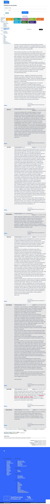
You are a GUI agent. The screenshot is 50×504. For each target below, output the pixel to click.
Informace (9, 461)
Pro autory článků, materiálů (9, 468)
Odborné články (21, 461)
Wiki (4, 34)
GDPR (8, 472)
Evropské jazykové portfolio (7, 43)
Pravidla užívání (10, 463)
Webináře (5, 24)
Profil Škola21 (5, 31)
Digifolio (19, 471)
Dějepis (6, 29)
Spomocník (5, 26)
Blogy (19, 470)
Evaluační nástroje (6, 33)
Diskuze (5, 35)
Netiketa (8, 465)
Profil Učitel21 (5, 32)
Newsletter (9, 470)
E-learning (5, 36)
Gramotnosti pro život (22, 465)
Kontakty (8, 466)
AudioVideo (5, 37)
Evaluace (2, 30)
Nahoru (5, 105)
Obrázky (5, 39)
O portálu (8, 462)
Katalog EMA (5, 25)
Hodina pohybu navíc (6, 42)
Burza (4, 38)
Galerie (19, 488)
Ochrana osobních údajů (7, 502)
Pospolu (5, 40)
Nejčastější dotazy (9, 474)
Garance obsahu (8, 464)
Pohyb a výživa (5, 41)
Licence (8, 471)
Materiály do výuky (3, 17)
